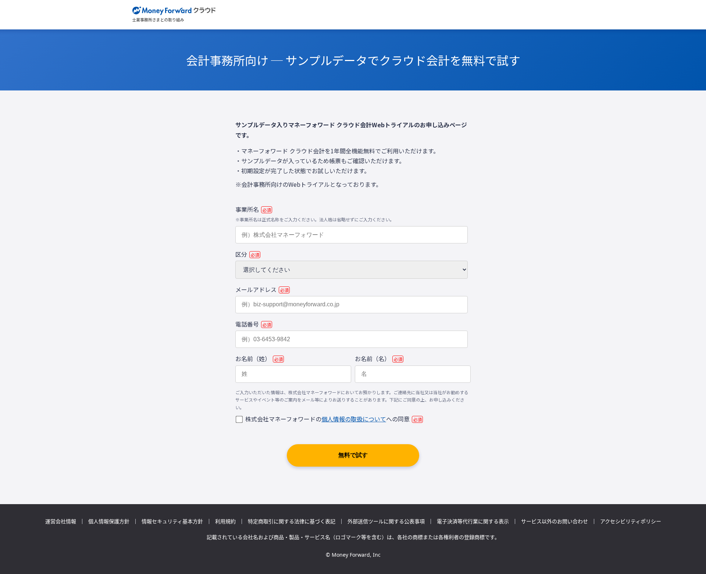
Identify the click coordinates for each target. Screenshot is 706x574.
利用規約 (225, 521)
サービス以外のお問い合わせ (554, 521)
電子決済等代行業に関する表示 (473, 521)
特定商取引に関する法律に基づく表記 (291, 521)
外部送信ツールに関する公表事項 (386, 521)
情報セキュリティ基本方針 (172, 521)
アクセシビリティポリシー (630, 521)
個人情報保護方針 (108, 521)
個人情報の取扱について (353, 418)
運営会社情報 (60, 521)
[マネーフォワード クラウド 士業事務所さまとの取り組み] (174, 15)
